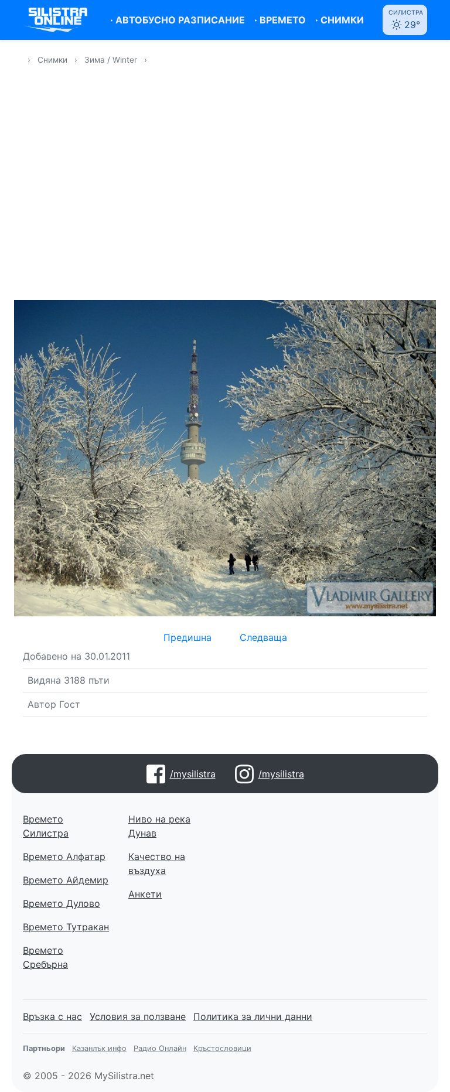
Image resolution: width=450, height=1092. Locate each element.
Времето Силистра (46, 826)
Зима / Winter (111, 59)
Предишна (187, 637)
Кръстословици (222, 1048)
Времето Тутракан (66, 927)
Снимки (52, 59)
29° (405, 19)
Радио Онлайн (160, 1048)
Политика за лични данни (252, 1016)
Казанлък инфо (99, 1048)
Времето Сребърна (45, 957)
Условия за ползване (138, 1016)
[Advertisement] (225, 190)
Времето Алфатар (64, 856)
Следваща (263, 637)
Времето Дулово (61, 903)
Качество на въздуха (156, 863)
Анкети (145, 894)
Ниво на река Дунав (159, 826)
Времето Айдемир (65, 880)
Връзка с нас (52, 1016)
